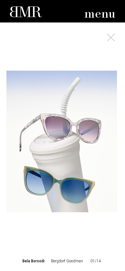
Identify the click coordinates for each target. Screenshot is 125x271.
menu (99, 14)
